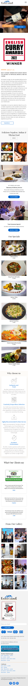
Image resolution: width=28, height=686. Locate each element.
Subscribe (7, 627)
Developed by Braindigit (6, 679)
